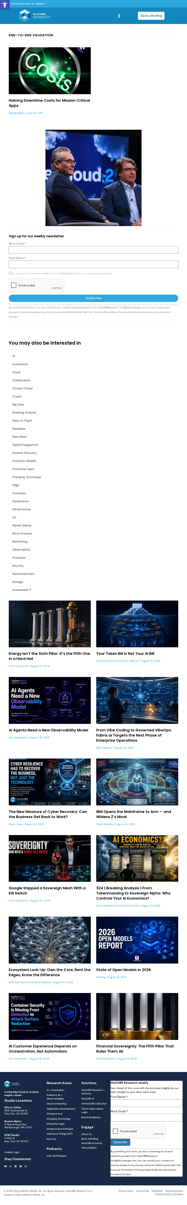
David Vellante (130, 661)
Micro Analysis (22, 533)
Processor (19, 558)
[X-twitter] (11, 1167)
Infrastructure (21, 509)
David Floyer (16, 113)
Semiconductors (23, 574)
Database (18, 429)
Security (18, 566)
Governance (20, 501)
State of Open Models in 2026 (123, 969)
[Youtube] (5, 1167)
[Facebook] (21, 1167)
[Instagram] (26, 1167)
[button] (4, 5)
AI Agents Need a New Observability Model (48, 730)
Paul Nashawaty (18, 737)
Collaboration (21, 380)
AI (13, 356)
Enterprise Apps (23, 469)
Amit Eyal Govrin (18, 666)
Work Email (17, 243)
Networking (20, 541)
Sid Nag (100, 977)
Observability (21, 549)
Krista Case (15, 824)
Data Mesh (19, 437)
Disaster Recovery (24, 453)
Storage (17, 582)
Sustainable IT (21, 590)
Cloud (16, 372)
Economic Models (24, 461)
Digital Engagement (25, 445)
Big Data (18, 404)
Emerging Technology (26, 477)
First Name (17, 258)
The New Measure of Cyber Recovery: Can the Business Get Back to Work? (48, 814)
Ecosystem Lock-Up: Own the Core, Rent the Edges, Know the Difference (50, 972)
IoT (14, 517)
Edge (15, 485)
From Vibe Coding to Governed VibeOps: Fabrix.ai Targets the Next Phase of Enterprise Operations (134, 735)
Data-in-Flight (22, 420)
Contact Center (22, 388)
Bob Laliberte (104, 747)
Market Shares (21, 525)
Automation (20, 364)
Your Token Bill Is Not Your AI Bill (125, 653)
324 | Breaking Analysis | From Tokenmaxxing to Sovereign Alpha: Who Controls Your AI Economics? (133, 893)
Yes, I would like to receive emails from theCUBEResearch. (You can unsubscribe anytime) (61, 273)
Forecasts (19, 493)
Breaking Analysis (24, 412)
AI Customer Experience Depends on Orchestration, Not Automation (43, 1049)
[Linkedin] (16, 1167)
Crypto (17, 396)
